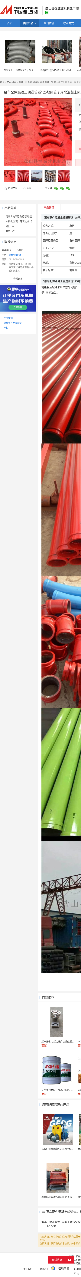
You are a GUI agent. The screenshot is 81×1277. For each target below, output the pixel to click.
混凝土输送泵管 (50, 1222)
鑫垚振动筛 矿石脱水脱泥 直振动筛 (58, 1197)
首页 (2, 82)
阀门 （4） (11, 226)
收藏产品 (12, 188)
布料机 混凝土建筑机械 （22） (21, 221)
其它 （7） (11, 231)
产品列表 (11, 82)
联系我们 (44, 1269)
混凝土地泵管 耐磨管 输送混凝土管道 (37, 82)
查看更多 (17, 278)
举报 (29, 188)
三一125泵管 (49, 1226)
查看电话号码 (15, 254)
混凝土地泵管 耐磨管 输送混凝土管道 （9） (28, 216)
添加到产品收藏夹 (13, 323)
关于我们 (27, 1269)
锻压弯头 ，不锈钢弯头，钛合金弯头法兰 (24, 70)
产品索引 (8, 318)
